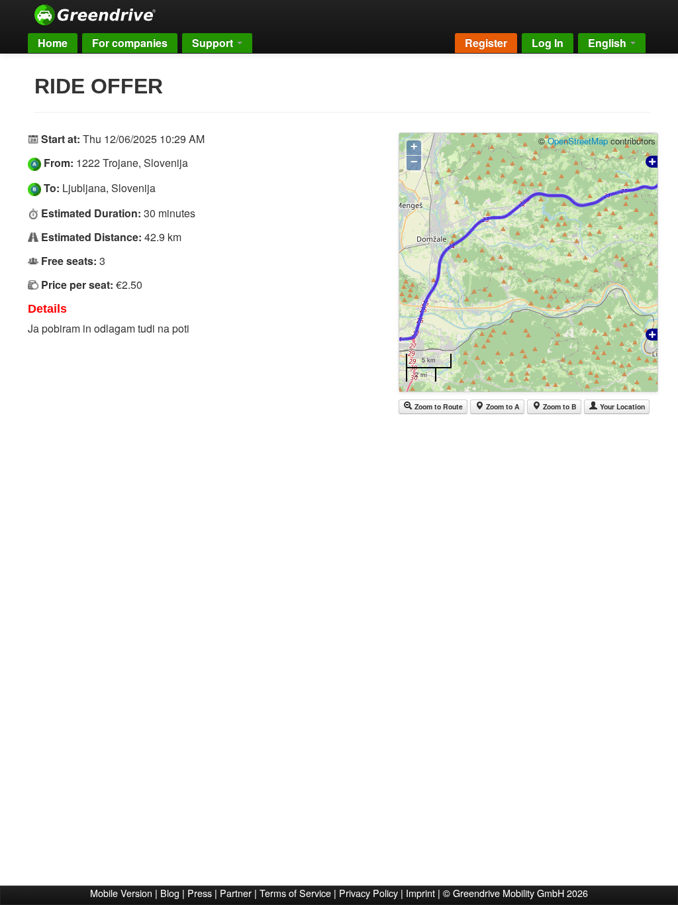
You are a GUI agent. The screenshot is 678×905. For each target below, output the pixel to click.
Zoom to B (559, 406)
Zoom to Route (437, 406)
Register (486, 42)
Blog (169, 893)
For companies (130, 42)
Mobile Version (121, 893)
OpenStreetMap (578, 140)
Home (53, 42)
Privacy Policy (368, 893)
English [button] (608, 42)
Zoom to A (502, 406)
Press (199, 893)
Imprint (420, 893)
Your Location (621, 406)
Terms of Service (295, 893)
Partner (236, 893)
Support (214, 42)
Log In (547, 42)
